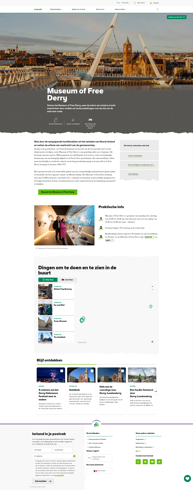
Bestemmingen (55, 9)
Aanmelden (41, 481)
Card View (69, 280)
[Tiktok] (159, 461)
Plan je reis (100, 9)
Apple (107, 240)
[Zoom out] (152, 289)
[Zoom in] (152, 286)
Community (125, 3)
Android (148, 236)
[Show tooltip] (74, 456)
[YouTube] (152, 461)
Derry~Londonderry (135, 156)
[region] (116, 314)
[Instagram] (138, 461)
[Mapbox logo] (82, 342)
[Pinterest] (145, 461)
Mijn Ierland (141, 3)
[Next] (155, 391)
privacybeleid (59, 475)
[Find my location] (152, 341)
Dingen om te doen (78, 9)
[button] (62, 370)
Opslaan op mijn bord (175, 17)
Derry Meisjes (133, 174)
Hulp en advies (120, 9)
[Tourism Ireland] (40, 9)
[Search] (156, 9)
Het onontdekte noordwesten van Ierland (141, 165)
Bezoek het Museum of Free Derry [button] (57, 192)
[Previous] (37, 391)
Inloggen (156, 3)
